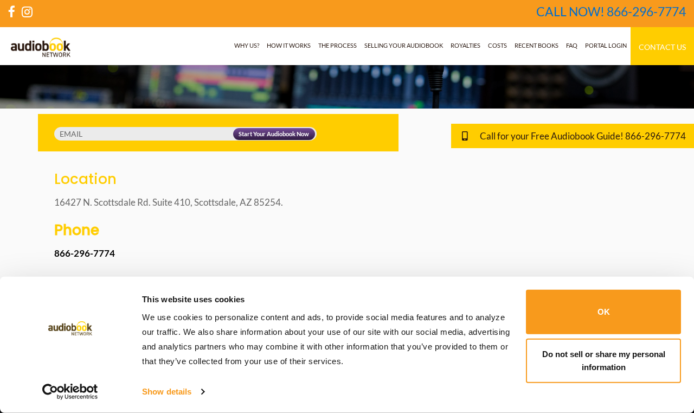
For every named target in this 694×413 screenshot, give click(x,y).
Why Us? (246, 45)
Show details (166, 391)
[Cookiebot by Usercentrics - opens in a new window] (70, 392)
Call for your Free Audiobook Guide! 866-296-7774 (582, 136)
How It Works (289, 45)
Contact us (662, 47)
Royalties (465, 45)
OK (603, 311)
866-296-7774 (84, 253)
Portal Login (606, 45)
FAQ (571, 45)
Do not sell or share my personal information (603, 360)
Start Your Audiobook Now (274, 133)
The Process (337, 45)
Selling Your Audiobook (403, 45)
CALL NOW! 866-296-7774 (611, 11)
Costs (497, 45)
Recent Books (536, 45)
